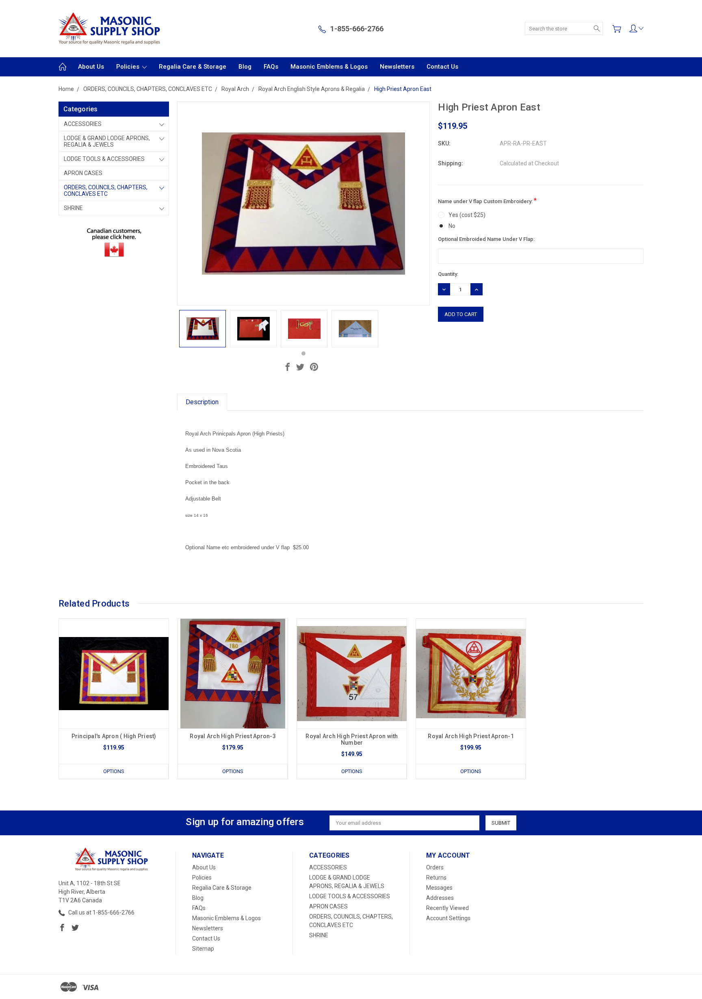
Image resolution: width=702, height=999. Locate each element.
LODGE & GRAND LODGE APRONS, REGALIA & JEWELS (107, 141)
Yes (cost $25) (466, 215)
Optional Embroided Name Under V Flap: (486, 239)
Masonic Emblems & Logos (329, 66)
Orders (435, 867)
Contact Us (442, 66)
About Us (91, 66)
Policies (128, 66)
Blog (244, 66)
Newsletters (397, 66)
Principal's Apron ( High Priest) (114, 736)
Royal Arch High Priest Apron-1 (471, 736)
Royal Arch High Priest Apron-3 (233, 736)
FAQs (271, 66)
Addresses (440, 898)
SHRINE (73, 208)
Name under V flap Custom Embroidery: (487, 200)
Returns (436, 877)
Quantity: (448, 274)
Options (113, 771)
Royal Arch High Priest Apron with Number (352, 739)
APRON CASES (83, 173)
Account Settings (448, 918)
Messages (439, 887)
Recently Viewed (447, 908)
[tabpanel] (202, 328)
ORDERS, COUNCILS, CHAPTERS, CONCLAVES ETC (105, 190)
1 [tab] (303, 353)
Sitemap (203, 948)
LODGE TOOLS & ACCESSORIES (104, 159)
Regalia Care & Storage (192, 66)
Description (202, 402)
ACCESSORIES (83, 124)
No (451, 226)
